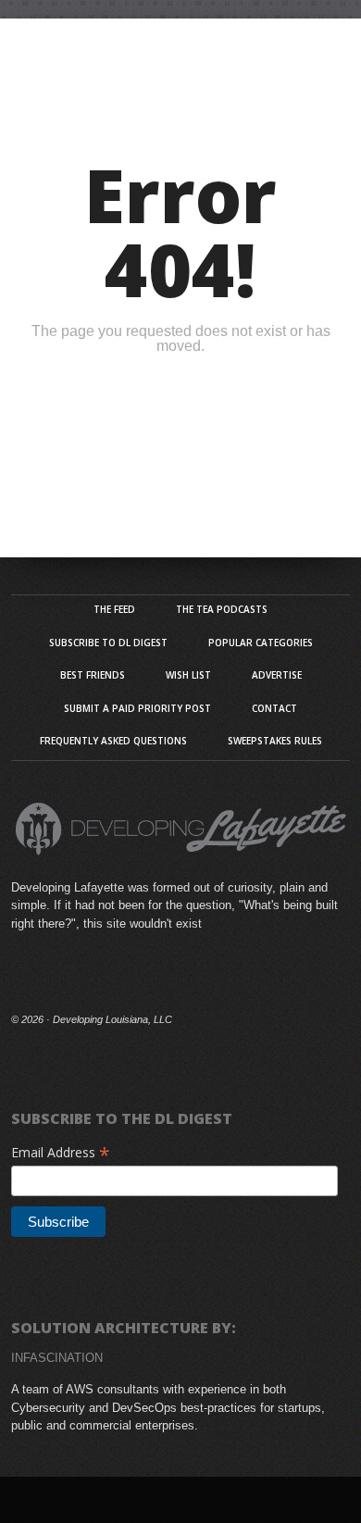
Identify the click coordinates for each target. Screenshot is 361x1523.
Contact (274, 708)
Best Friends (92, 675)
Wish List (188, 675)
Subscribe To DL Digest (108, 642)
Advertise (277, 675)
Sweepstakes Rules (275, 740)
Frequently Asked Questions (113, 740)
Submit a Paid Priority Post (137, 708)
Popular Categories (260, 642)
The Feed (114, 609)
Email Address (60, 1152)
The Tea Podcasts (222, 609)
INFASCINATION (57, 1358)
